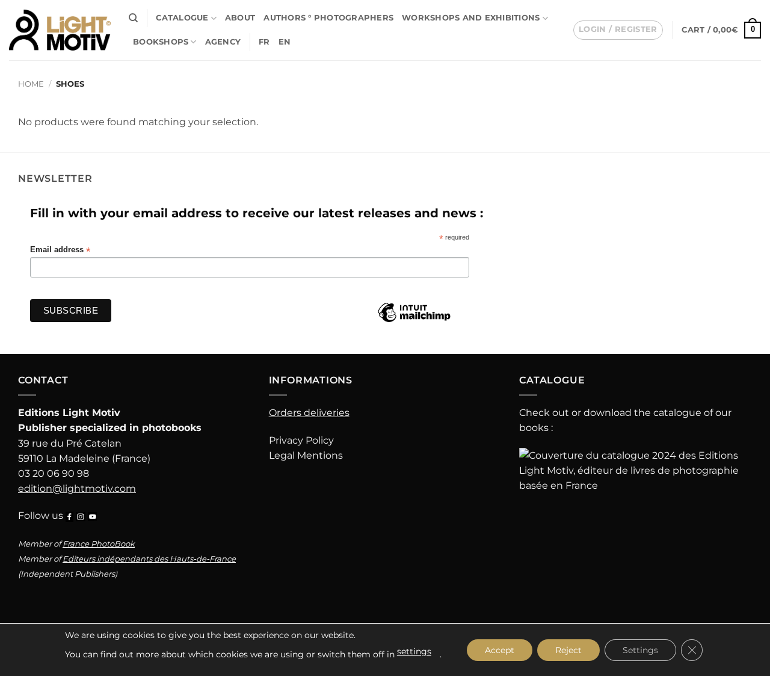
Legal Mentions (306, 455)
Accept (499, 650)
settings (414, 651)
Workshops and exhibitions (471, 17)
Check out (544, 412)
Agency (223, 41)
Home (31, 83)
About (240, 17)
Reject (568, 650)
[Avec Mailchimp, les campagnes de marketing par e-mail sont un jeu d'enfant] (414, 321)
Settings (640, 650)
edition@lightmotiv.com (77, 488)
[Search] (133, 18)
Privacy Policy (301, 440)
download (608, 412)
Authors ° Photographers (328, 17)
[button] (618, 29)
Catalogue (182, 17)
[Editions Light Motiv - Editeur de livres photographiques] (60, 30)
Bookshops (160, 41)
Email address (60, 250)
